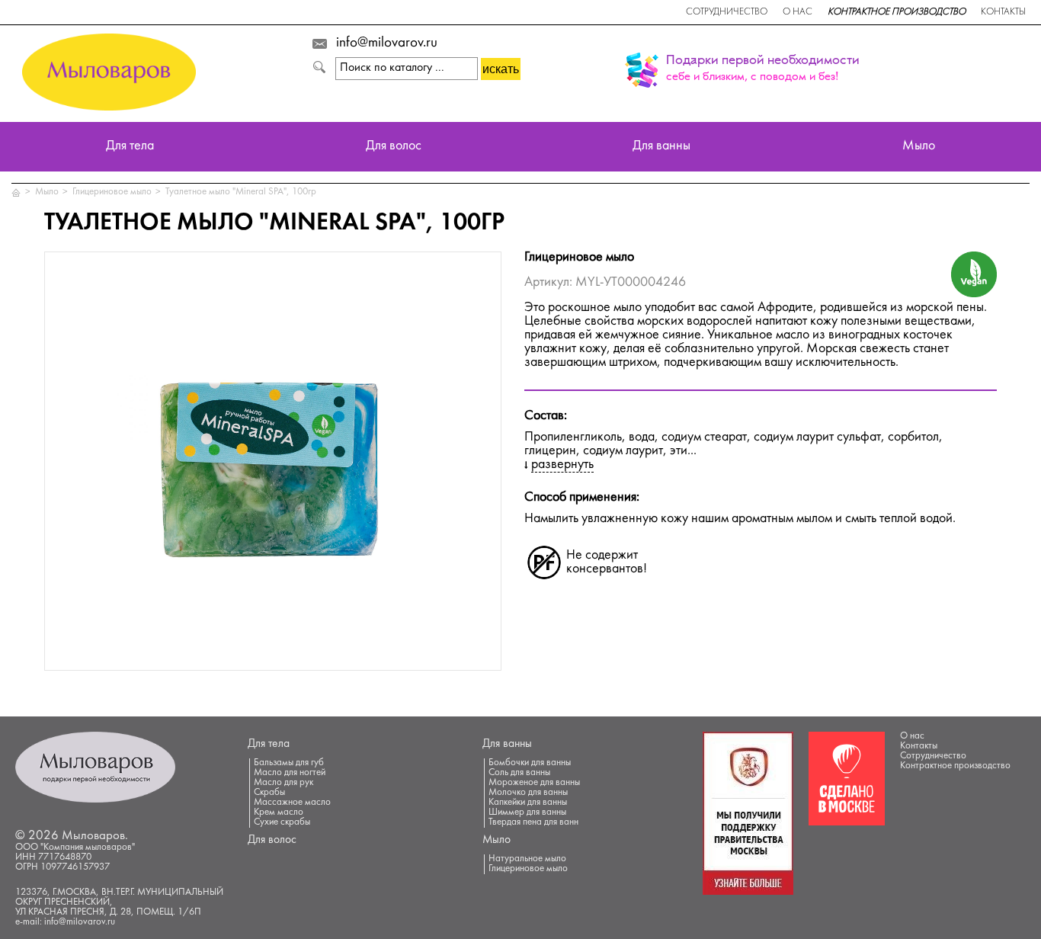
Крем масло (278, 812)
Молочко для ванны (528, 792)
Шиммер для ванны (527, 812)
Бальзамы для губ (289, 763)
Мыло (918, 146)
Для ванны (661, 146)
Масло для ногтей (289, 772)
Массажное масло (292, 802)
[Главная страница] (16, 192)
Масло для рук (283, 782)
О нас (797, 12)
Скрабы (269, 792)
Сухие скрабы (282, 822)
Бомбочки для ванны (529, 763)
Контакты (1003, 12)
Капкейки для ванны (527, 802)
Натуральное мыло (527, 859)
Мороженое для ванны (534, 782)
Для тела (130, 146)
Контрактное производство (897, 12)
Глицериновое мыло (112, 192)
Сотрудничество (726, 12)
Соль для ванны (519, 772)
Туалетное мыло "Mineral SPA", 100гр (240, 192)
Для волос (393, 146)
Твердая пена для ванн (533, 822)
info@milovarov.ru (386, 43)
